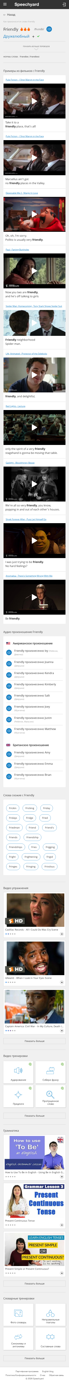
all (33, 126)
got (26, 179)
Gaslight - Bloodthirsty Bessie (20, 463)
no (7, 183)
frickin (12, 808)
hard (13, 566)
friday (46, 808)
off (18, 296)
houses (54, 509)
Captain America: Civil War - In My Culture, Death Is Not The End (34, 1026)
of (24, 449)
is (15, 240)
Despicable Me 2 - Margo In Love (22, 193)
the (34, 183)
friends (13, 837)
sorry (23, 235)
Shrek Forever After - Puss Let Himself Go (26, 519)
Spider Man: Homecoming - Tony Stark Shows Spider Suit (34, 306)
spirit (19, 449)
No (7, 566)
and (7, 296)
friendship (32, 837)
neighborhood (26, 340)
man (17, 344)
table (54, 453)
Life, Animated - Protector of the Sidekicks (26, 354)
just (14, 562)
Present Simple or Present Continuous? (27, 1268)
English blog (47, 1371)
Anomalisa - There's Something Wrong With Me (29, 576)
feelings (21, 566)
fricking (29, 808)
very (29, 240)
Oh (7, 235)
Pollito (9, 240)
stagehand (12, 453)
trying (21, 562)
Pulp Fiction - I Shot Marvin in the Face (25, 80)
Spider (9, 344)
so (18, 505)
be (32, 453)
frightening (31, 856)
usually (21, 240)
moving (39, 453)
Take (8, 122)
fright (12, 856)
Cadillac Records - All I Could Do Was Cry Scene (31, 929)
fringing (31, 866)
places (24, 183)
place (19, 126)
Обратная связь (56, 1375)
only (8, 449)
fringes (13, 866)
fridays (13, 817)
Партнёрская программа (27, 1371)
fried (45, 817)
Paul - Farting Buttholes (17, 250)
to (15, 122)
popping (10, 509)
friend (32, 827)
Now (8, 292)
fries (34, 847)
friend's (49, 827)
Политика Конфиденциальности (21, 1375)
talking (25, 296)
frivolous (50, 866)
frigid (50, 856)
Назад (11, 14)
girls (36, 296)
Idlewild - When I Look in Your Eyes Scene (28, 978)
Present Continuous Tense (20, 1220)
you (14, 292)
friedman (14, 827)
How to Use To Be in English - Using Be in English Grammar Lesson (34, 1172)
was (9, 562)
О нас (42, 1375)
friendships (15, 847)
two (19, 292)
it (12, 122)
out (27, 509)
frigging (50, 847)
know (47, 505)
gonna (26, 453)
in (30, 183)
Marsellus (11, 179)
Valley (40, 183)
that (47, 453)
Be (7, 618)
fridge (29, 817)
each (36, 509)
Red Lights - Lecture (15, 406)
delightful (28, 396)
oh (12, 235)
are (24, 292)
